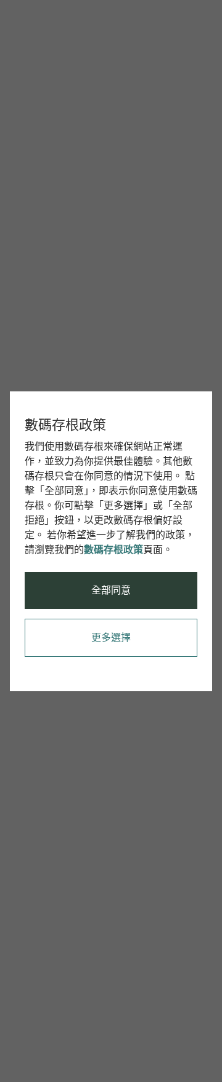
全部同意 (111, 590)
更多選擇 (111, 637)
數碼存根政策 (113, 549)
